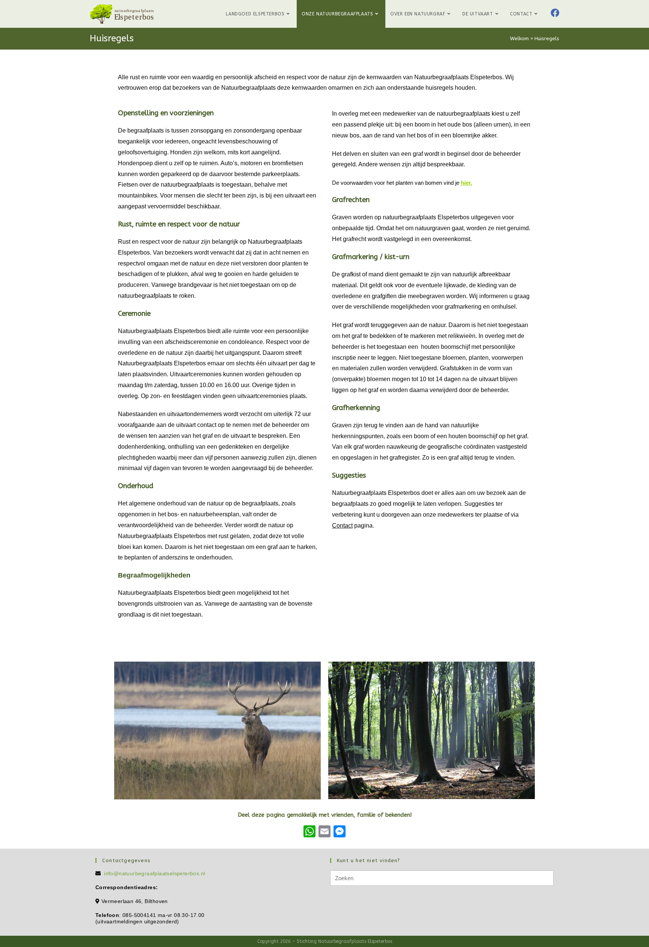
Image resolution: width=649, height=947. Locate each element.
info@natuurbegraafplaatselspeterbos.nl (154, 873)
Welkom (519, 38)
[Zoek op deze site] (442, 878)
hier (466, 182)
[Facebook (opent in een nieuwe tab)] (555, 13)
